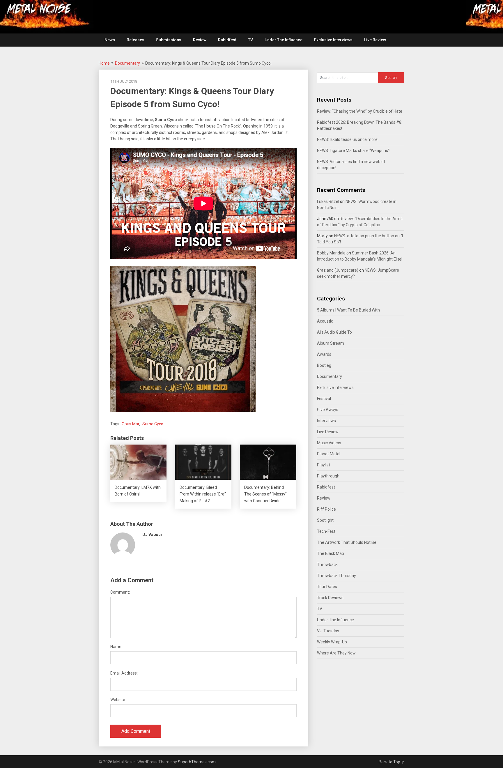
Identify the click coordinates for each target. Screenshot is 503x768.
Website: (118, 699)
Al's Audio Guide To (334, 332)
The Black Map (330, 553)
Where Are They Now (336, 653)
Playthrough (328, 476)
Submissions (168, 40)
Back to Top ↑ (391, 762)
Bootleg (324, 365)
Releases (135, 40)
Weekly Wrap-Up (332, 642)
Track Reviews (330, 597)
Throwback (327, 564)
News (110, 40)
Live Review (375, 40)
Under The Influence (283, 40)
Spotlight (325, 520)
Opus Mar (130, 424)
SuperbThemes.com (197, 762)
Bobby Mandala (331, 253)
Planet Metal (328, 454)
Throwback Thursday (336, 575)
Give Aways (327, 409)
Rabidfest (227, 40)
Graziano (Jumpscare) (337, 270)
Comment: (120, 592)
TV (250, 40)
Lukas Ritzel (328, 201)
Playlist (323, 465)
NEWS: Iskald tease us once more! (347, 139)
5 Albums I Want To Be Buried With (348, 310)
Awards (324, 354)
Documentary (127, 63)
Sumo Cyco (152, 424)
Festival (324, 398)
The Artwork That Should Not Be (346, 542)
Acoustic (325, 321)
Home (104, 63)
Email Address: (124, 673)
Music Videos (329, 442)
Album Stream (330, 343)
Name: (116, 646)
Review (199, 40)
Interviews (326, 420)
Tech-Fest (326, 531)
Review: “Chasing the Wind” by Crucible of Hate (359, 111)
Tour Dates (327, 586)
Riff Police (326, 509)
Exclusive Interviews (333, 40)
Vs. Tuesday (328, 631)
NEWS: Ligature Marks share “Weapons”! (353, 150)
